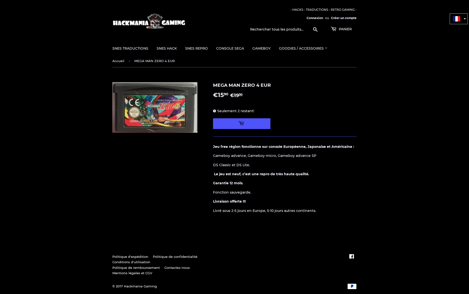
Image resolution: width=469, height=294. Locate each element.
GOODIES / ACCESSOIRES (302, 48)
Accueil (118, 61)
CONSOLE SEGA (230, 48)
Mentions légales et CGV (132, 273)
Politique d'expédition (130, 257)
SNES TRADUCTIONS (130, 48)
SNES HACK (167, 48)
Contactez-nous (177, 268)
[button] (459, 18)
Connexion (315, 18)
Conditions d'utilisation (131, 262)
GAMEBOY (261, 48)
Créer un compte (344, 18)
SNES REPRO (196, 48)
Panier (345, 29)
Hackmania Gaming (140, 286)
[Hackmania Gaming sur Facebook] (351, 257)
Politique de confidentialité (175, 257)
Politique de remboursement (136, 268)
